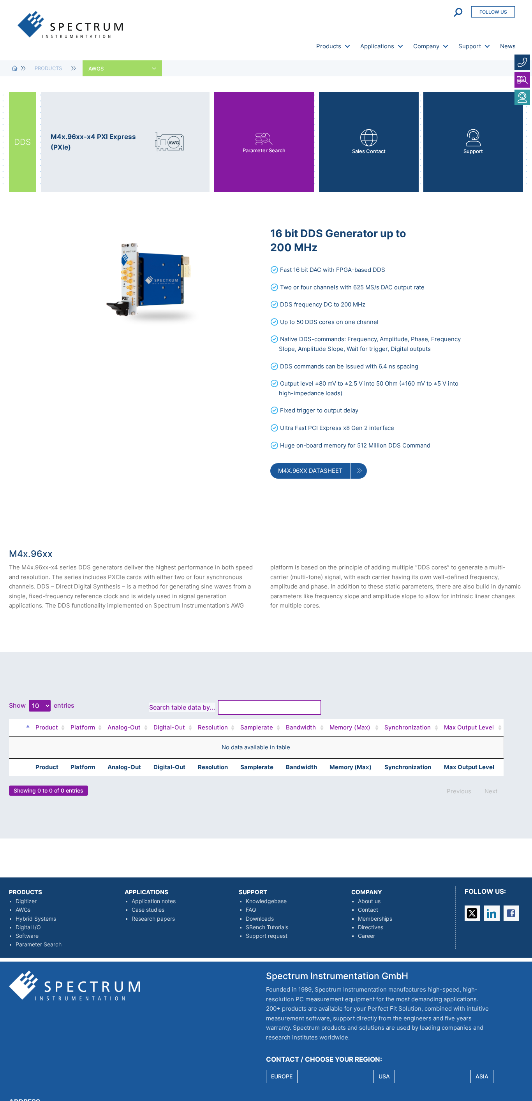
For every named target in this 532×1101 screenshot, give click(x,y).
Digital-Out (169, 727)
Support (469, 46)
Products (328, 46)
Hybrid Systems (36, 919)
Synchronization (407, 727)
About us (369, 901)
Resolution (213, 727)
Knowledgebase (266, 901)
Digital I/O (28, 927)
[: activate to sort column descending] (26, 728)
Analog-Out (124, 727)
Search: (203, 707)
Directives (370, 927)
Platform (82, 727)
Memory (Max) (349, 727)
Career (366, 936)
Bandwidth (301, 727)
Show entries (41, 705)
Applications (377, 46)
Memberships (375, 919)
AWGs (23, 910)
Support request (266, 936)
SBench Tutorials (267, 927)
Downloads (260, 919)
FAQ (251, 910)
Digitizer (26, 901)
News (508, 46)
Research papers (153, 919)
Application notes (154, 901)
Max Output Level (469, 727)
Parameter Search (39, 944)
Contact (368, 910)
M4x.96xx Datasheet (310, 470)
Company (426, 46)
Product (46, 727)
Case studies (148, 910)
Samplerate (256, 727)
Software (27, 936)
